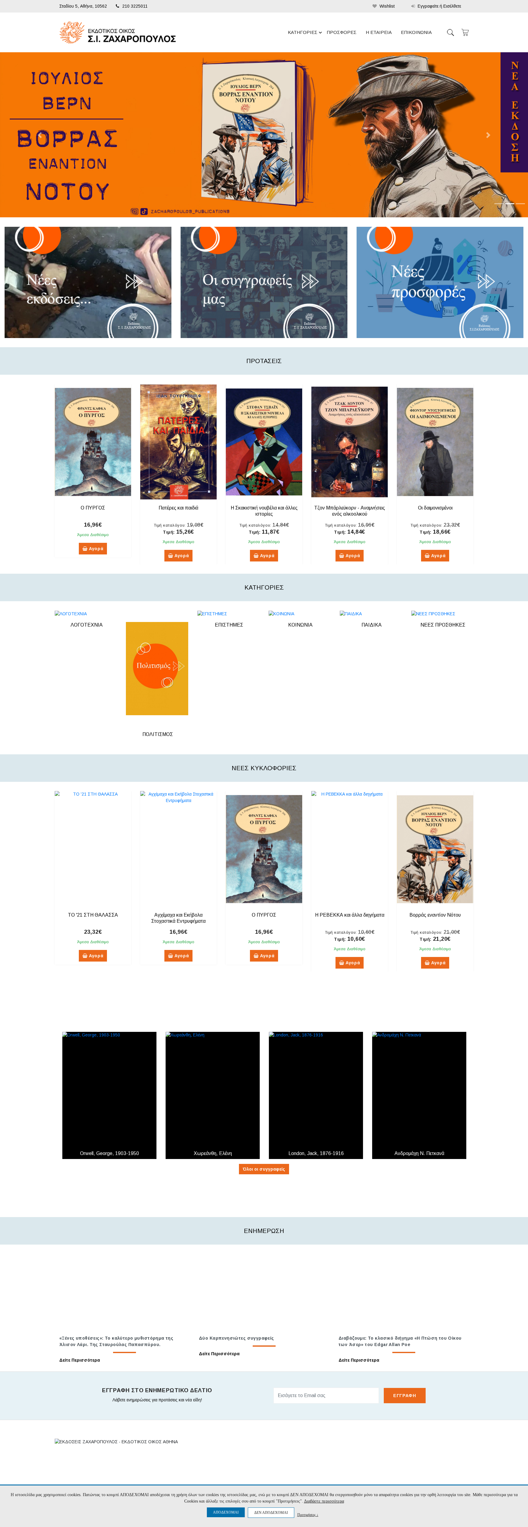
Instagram (415, 1481)
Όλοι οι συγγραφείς (264, 1169)
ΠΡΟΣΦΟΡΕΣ (342, 32)
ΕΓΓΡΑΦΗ (404, 1395)
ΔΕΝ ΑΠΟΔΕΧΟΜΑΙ (271, 1512)
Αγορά (95, 548)
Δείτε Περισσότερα (79, 1360)
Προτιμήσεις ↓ (307, 1515)
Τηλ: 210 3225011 (79, 1471)
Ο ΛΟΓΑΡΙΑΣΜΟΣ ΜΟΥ (338, 1458)
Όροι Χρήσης (245, 1479)
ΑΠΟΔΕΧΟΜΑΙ (226, 1512)
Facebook (413, 1459)
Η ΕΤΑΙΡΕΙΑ (379, 32)
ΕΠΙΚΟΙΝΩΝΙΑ (416, 32)
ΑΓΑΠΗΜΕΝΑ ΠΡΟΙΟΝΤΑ (340, 1479)
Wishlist (386, 6)
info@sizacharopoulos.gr (99, 1483)
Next (478, 474)
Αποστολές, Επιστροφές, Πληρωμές (266, 1468)
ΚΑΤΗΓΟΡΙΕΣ (302, 32)
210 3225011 (135, 6)
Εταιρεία (240, 1458)
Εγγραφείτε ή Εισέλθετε (438, 6)
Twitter (412, 1470)
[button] (39, 135)
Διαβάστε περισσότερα (324, 1501)
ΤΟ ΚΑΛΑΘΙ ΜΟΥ (333, 1468)
